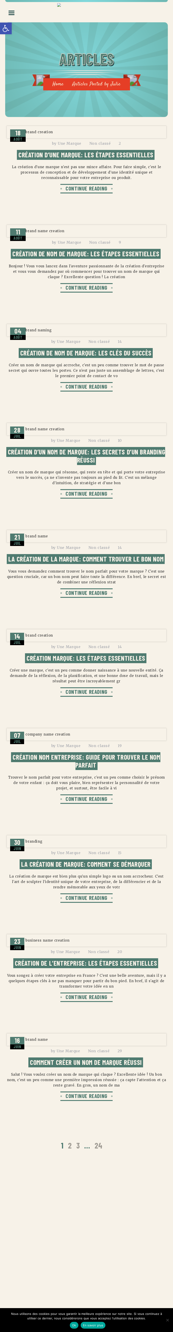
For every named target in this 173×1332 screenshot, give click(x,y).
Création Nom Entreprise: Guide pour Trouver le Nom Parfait (86, 761)
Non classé (100, 143)
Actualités (11, 1282)
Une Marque (69, 143)
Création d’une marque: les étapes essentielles (85, 155)
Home (57, 84)
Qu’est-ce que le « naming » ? (35, 1237)
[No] (167, 1320)
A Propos (9, 1273)
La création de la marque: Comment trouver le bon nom (86, 559)
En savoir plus (93, 1325)
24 (98, 1145)
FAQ (4, 1300)
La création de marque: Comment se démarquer (86, 864)
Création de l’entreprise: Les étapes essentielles (86, 963)
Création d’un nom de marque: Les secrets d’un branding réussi (86, 456)
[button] (6, 28)
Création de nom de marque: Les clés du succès (86, 353)
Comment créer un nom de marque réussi (86, 1062)
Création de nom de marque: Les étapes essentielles (85, 254)
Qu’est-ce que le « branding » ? (37, 1222)
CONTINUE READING (86, 188)
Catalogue (10, 1291)
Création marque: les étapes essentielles (86, 658)
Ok (74, 1325)
